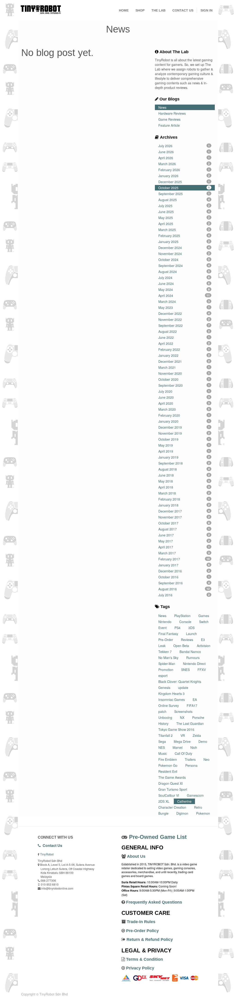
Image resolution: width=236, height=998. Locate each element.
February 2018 (184, 499)
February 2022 (184, 349)
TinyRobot (47, 854)
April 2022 (184, 343)
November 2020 (184, 373)
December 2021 (184, 361)
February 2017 (184, 559)
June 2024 (184, 283)
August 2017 (184, 529)
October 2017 (184, 523)
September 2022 (184, 325)
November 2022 (184, 319)
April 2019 (184, 451)
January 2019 (184, 457)
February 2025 (184, 235)
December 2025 (184, 181)
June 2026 (184, 151)
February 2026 (184, 169)
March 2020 (184, 409)
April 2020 (184, 403)
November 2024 (184, 253)
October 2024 (184, 259)
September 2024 (184, 265)
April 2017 (184, 547)
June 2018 (184, 475)
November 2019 (184, 433)
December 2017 (184, 511)
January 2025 (184, 241)
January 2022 (184, 355)
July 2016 (184, 595)
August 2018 (184, 469)
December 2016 (184, 571)
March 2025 (184, 229)
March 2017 (184, 553)
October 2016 (184, 577)
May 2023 (184, 307)
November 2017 (184, 517)
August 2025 (184, 199)
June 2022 (184, 337)
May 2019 (184, 445)
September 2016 (184, 583)
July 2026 (184, 145)
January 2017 (184, 565)
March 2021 (184, 367)
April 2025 (184, 223)
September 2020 (184, 385)
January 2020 (184, 421)
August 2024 (184, 271)
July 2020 (184, 391)
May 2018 (184, 481)
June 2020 (184, 397)
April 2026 (184, 157)
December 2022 (184, 313)
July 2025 (184, 205)
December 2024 (184, 247)
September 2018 (184, 463)
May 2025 (184, 217)
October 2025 (184, 187)
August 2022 (184, 331)
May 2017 (184, 541)
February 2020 (184, 415)
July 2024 (184, 277)
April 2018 (184, 487)
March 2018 (184, 493)
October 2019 (184, 439)
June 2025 (184, 211)
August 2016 (184, 589)
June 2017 (184, 535)
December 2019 (184, 427)
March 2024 (184, 301)
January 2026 (184, 175)
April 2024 (184, 295)
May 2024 (184, 289)
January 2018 (184, 505)
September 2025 (184, 193)
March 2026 (184, 163)
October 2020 (184, 379)
